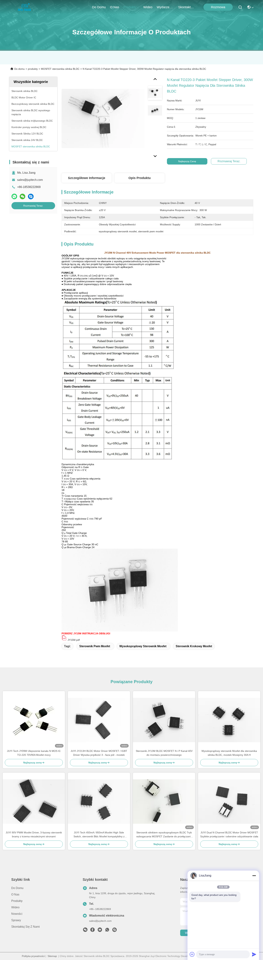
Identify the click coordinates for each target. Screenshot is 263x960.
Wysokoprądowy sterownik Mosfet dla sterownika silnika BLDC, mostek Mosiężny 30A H (229, 753)
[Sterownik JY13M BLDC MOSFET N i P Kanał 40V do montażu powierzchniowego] (164, 720)
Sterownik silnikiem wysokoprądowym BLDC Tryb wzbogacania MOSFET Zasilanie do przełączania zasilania (164, 834)
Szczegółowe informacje (86, 178)
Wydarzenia (165, 7)
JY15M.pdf (74, 639)
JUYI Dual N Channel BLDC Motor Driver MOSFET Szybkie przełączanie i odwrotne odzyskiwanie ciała (229, 834)
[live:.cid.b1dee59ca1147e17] (114, 930)
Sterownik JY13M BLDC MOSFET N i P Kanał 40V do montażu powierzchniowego (164, 753)
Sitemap (52, 956)
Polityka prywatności (33, 956)
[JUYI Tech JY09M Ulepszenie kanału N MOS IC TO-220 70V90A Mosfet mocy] (34, 720)
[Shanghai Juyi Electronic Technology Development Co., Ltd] (25, 7)
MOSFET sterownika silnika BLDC (60, 68)
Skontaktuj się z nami (186, 7)
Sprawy (16, 920)
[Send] (254, 954)
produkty (129, 7)
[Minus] (254, 875)
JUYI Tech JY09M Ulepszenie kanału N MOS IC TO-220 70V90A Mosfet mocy (34, 753)
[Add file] (192, 954)
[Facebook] (92, 930)
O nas (114, 7)
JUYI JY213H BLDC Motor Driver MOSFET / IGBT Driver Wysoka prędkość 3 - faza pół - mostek (99, 753)
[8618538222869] (107, 930)
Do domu (99, 7)
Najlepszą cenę (187, 161)
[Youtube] (99, 930)
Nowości (16, 913)
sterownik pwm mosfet (94, 646)
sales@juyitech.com (30, 179)
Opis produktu (139, 178)
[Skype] (31, 196)
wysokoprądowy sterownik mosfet (142, 646)
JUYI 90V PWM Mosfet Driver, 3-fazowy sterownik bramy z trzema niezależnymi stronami (34, 834)
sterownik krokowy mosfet (194, 646)
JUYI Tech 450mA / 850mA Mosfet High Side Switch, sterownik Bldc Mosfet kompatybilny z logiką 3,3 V (99, 834)
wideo (147, 7)
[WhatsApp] (14, 196)
